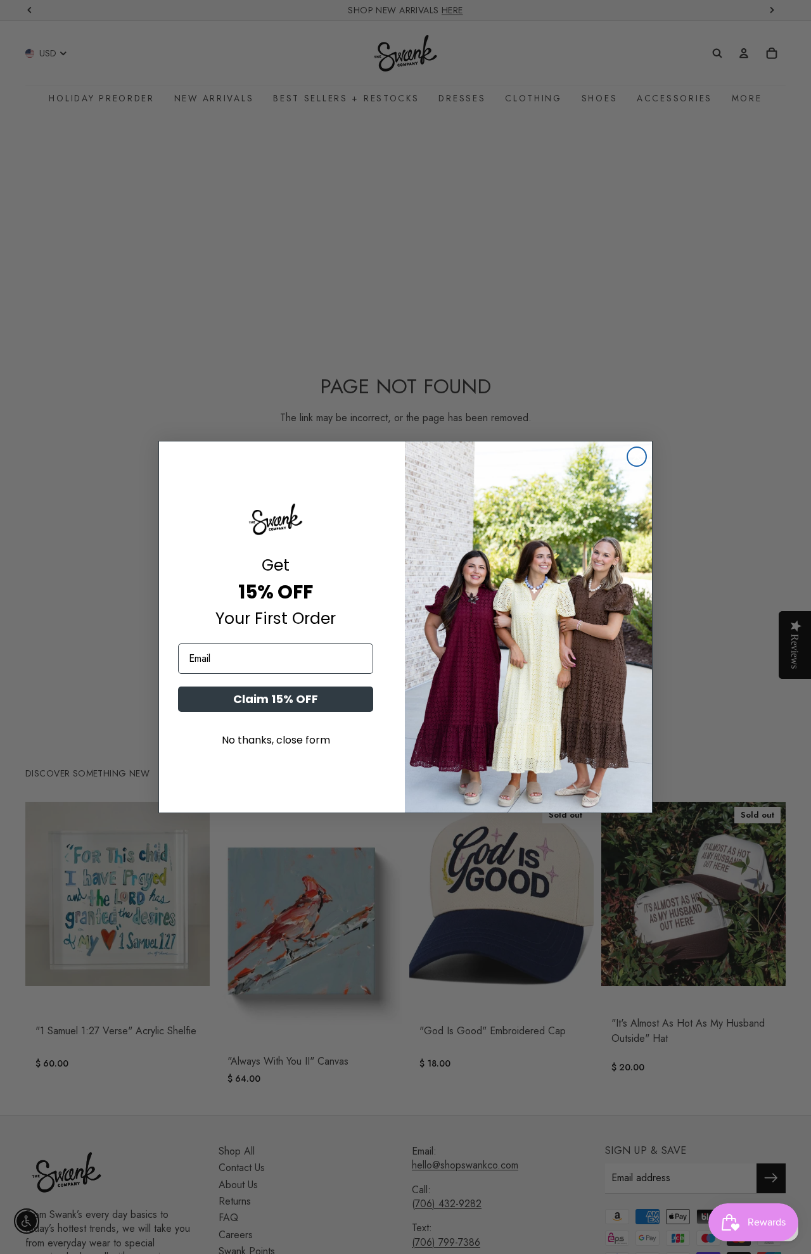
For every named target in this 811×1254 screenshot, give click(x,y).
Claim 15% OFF (275, 699)
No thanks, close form (276, 740)
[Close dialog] (636, 456)
